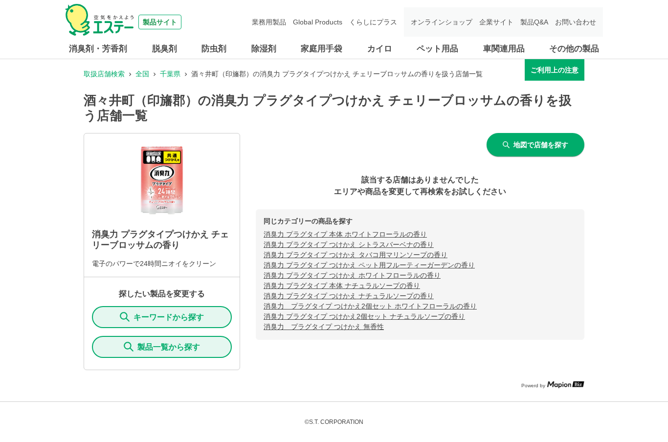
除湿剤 (263, 48)
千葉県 (170, 74)
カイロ (379, 48)
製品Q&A (534, 22)
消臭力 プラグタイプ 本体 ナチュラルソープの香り (342, 285)
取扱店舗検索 (104, 74)
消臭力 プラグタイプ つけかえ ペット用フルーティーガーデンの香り (369, 265)
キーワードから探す (169, 317)
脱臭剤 (164, 48)
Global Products (317, 22)
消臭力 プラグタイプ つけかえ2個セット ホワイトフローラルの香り (370, 306)
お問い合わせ (575, 22)
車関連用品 (504, 48)
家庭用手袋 (321, 48)
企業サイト (496, 22)
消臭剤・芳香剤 (98, 48)
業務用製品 (269, 22)
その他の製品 (574, 48)
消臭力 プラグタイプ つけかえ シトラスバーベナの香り (349, 244)
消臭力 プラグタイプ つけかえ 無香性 (324, 327)
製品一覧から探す (168, 347)
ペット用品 (437, 48)
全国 (142, 74)
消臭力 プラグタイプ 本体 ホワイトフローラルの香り (345, 234)
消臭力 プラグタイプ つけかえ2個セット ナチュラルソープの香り (364, 316)
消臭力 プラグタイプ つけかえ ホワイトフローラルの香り (352, 275)
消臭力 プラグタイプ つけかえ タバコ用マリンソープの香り (355, 255)
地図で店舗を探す (540, 145)
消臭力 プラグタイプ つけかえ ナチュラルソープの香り (349, 296)
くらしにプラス (373, 22)
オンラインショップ (441, 22)
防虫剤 (213, 48)
